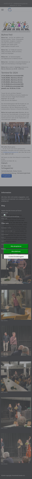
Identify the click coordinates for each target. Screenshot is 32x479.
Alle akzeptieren (16, 246)
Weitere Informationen (15, 260)
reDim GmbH (22, 264)
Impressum (16, 262)
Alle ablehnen (16, 251)
